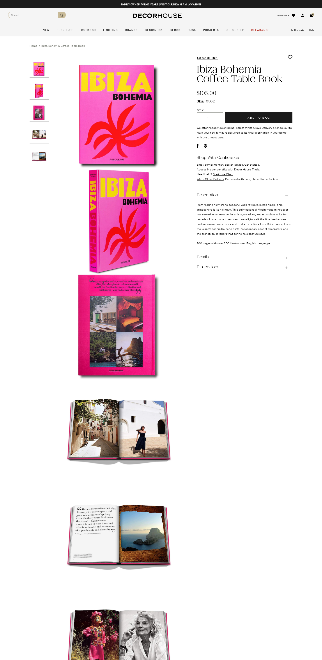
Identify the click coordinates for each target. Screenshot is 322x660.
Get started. (252, 164)
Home (33, 45)
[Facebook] (198, 146)
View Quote (283, 15)
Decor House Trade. (247, 169)
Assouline (207, 57)
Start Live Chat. (223, 174)
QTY (200, 109)
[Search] (62, 15)
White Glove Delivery (210, 179)
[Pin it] (205, 146)
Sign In (302, 15)
